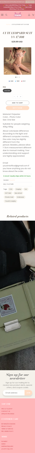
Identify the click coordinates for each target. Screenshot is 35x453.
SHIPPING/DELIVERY (7, 446)
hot (26, 189)
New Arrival (18, 193)
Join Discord (30, 2)
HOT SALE (8, 193)
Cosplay (18, 189)
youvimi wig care (7, 449)
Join (28, 393)
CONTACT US (5, 411)
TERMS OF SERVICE (7, 429)
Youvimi (12, 180)
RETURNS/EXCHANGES (8, 424)
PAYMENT (4, 441)
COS (10, 189)
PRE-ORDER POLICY (7, 431)
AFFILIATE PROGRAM (7, 414)
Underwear (20, 197)
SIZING (3, 444)
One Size (7, 91)
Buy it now (17, 108)
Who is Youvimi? (6, 409)
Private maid (9, 197)
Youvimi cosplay (10, 201)
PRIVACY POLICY (6, 426)
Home (8, 24)
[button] (15, 77)
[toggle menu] (2, 14)
